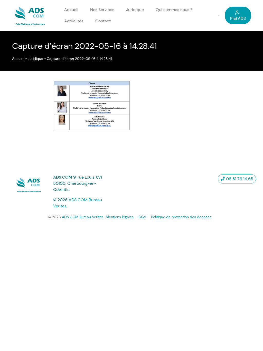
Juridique (135, 9)
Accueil (71, 9)
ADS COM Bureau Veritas (82, 217)
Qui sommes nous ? (174, 9)
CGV (142, 217)
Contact (103, 21)
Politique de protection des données (181, 217)
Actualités (73, 21)
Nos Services (102, 9)
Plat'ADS (238, 18)
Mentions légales (120, 217)
